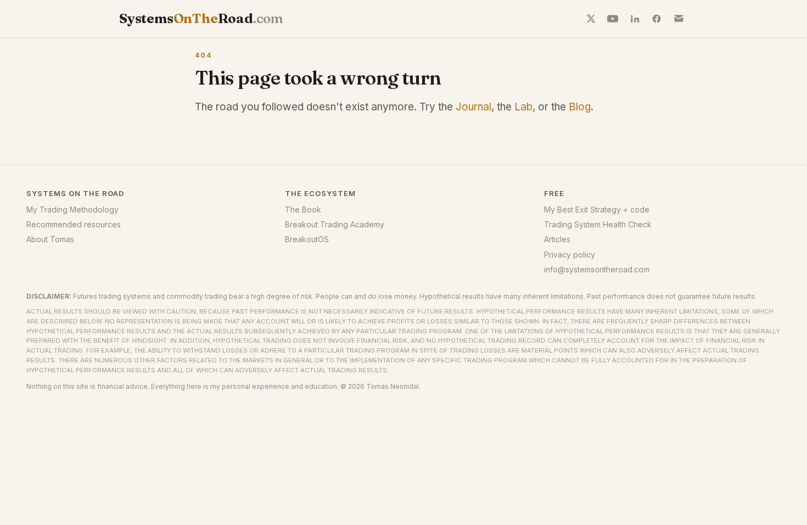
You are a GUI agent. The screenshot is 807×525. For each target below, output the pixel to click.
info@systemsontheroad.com (596, 269)
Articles (557, 239)
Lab (523, 106)
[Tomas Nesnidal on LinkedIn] (634, 18)
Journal (473, 106)
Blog (580, 106)
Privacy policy (569, 254)
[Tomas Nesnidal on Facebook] (656, 18)
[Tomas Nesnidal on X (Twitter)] (590, 18)
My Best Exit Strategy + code (596, 209)
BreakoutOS (307, 239)
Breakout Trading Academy (334, 224)
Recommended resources (73, 224)
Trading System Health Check (598, 224)
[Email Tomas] (678, 18)
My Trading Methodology (72, 209)
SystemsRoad (201, 18)
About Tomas (50, 239)
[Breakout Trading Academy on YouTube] (612, 18)
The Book (303, 209)
